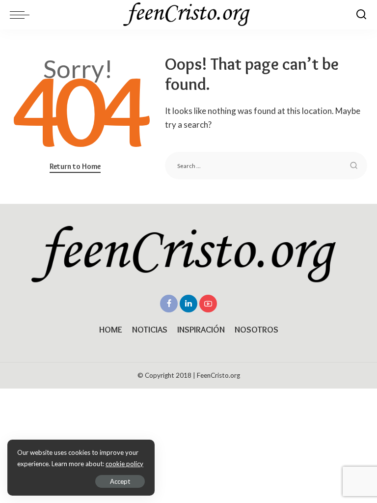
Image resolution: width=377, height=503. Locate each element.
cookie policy (124, 464)
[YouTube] (208, 303)
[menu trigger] (22, 14)
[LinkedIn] (188, 303)
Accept (120, 481)
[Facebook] (169, 303)
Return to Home (75, 166)
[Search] (361, 14)
